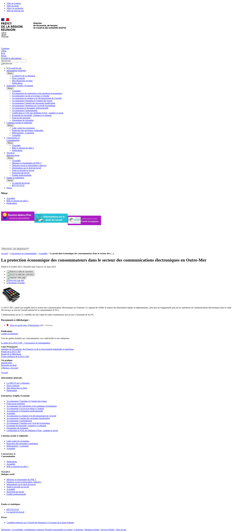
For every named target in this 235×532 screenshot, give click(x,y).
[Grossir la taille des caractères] (21, 274)
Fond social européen (21, 118)
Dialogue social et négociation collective (29, 165)
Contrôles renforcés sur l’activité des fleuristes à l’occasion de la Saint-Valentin (40, 522)
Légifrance (78, 529)
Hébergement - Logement (23, 133)
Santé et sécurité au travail (23, 170)
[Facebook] (12, 283)
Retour (10, 73)
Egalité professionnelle (21, 175)
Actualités (16, 91)
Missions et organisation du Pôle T (27, 163)
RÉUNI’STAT (18, 185)
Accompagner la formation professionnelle (30, 108)
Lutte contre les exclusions (23, 128)
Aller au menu (13, 6)
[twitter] (21, 283)
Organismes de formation (23, 120)
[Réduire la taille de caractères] (20, 271)
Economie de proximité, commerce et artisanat (32, 115)
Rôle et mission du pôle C (23, 148)
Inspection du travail (20, 173)
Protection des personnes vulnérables (28, 130)
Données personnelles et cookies (59, 529)
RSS (3, 53)
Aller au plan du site (15, 11)
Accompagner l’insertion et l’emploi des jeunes (32, 101)
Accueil (4, 253)
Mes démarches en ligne (22, 81)
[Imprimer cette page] (17, 277)
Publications (17, 83)
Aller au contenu (14, 3)
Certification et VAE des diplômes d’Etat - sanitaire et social (37, 113)
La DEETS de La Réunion (23, 76)
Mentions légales (92, 529)
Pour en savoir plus (19, 325)
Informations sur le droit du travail (26, 168)
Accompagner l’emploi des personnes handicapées (33, 103)
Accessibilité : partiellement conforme (28, 529)
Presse (4, 56)
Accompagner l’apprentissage (24, 110)
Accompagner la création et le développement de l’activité (37, 98)
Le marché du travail (21, 183)
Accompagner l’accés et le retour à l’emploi (30, 96)
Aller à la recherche (15, 8)
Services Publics (108, 529)
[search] (13, 60)
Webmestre (6, 529)
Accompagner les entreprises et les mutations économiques (37, 93)
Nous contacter (18, 78)
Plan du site (121, 529)
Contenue (5, 48)
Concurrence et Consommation (23, 253)
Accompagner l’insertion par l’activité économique (33, 105)
